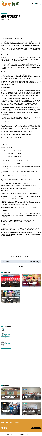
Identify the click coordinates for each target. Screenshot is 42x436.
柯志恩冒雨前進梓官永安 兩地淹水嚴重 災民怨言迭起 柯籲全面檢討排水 (8, 412)
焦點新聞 (25, 389)
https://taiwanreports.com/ (6, 329)
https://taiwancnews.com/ (6, 343)
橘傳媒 (22, 266)
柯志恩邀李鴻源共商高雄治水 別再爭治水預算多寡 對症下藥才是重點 (29, 398)
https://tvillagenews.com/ (6, 348)
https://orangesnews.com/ (6, 345)
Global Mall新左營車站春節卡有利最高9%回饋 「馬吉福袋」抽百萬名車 (31, 283)
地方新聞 (4, 403)
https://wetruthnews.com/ (6, 336)
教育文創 (4, 389)
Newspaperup (26, 434)
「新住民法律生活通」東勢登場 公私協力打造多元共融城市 (29, 411)
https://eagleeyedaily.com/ (6, 331)
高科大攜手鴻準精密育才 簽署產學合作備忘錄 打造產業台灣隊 (8, 398)
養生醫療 (10, 291)
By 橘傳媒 (2, 19)
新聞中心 (3, 300)
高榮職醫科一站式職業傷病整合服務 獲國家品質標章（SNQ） (10, 298)
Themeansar (33, 434)
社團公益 (25, 403)
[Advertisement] (21, 31)
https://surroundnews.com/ (6, 334)
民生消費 (30, 275)
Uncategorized (4, 13)
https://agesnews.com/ (5, 338)
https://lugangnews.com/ (5, 341)
